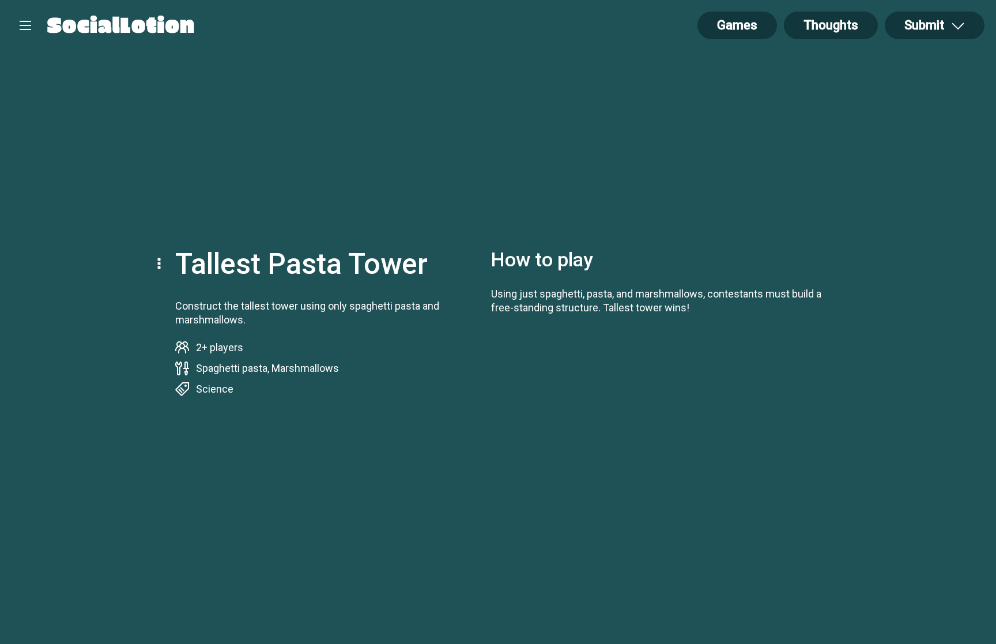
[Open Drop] (160, 265)
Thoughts (830, 25)
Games (737, 25)
